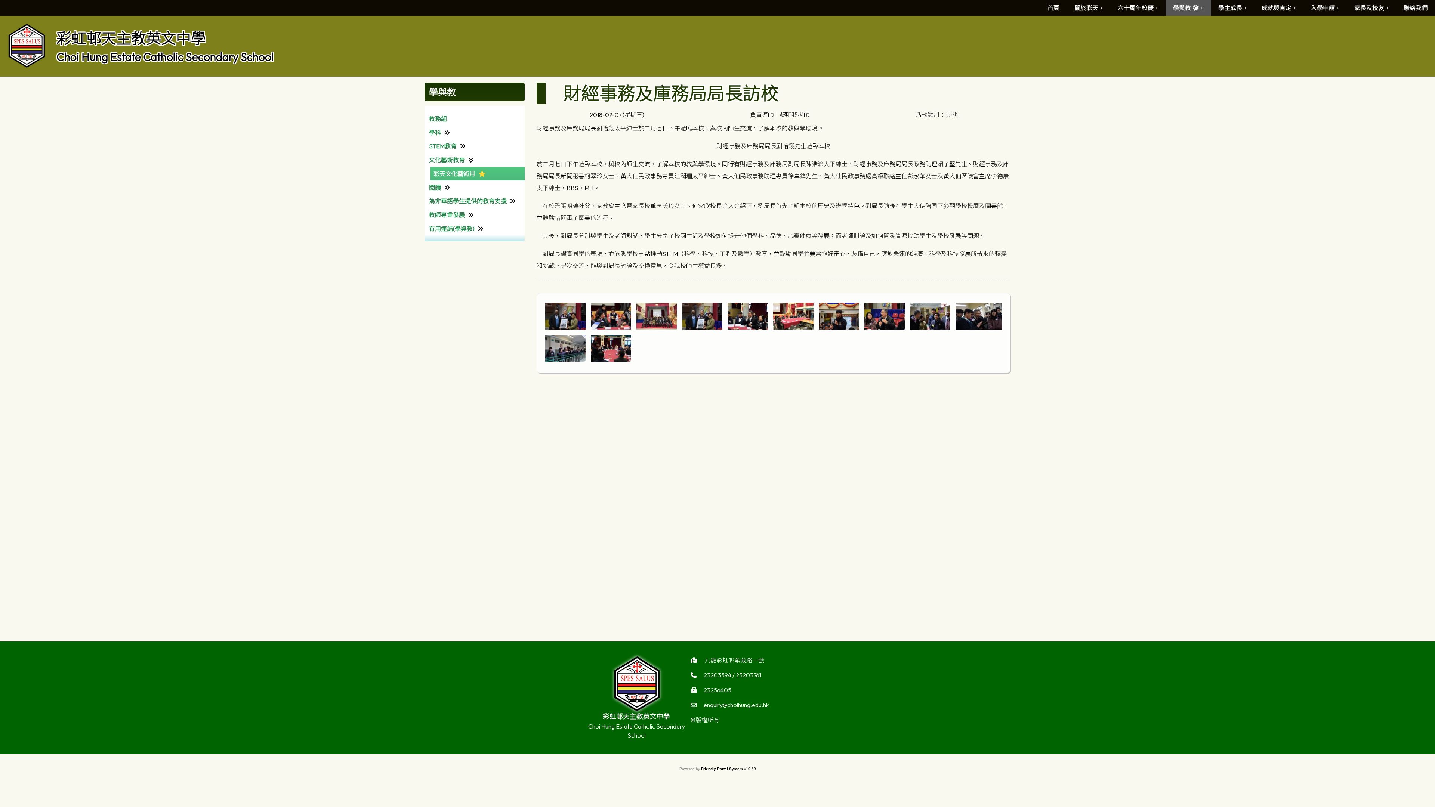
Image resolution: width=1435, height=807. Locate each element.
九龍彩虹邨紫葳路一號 (734, 660)
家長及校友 (1369, 8)
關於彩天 (1086, 8)
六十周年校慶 (1136, 8)
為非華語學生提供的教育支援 (468, 201)
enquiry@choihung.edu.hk (736, 705)
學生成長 (1230, 8)
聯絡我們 (1416, 8)
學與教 (1182, 8)
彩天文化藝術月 (454, 173)
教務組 (438, 119)
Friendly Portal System (722, 769)
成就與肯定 (1277, 8)
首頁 (1053, 8)
